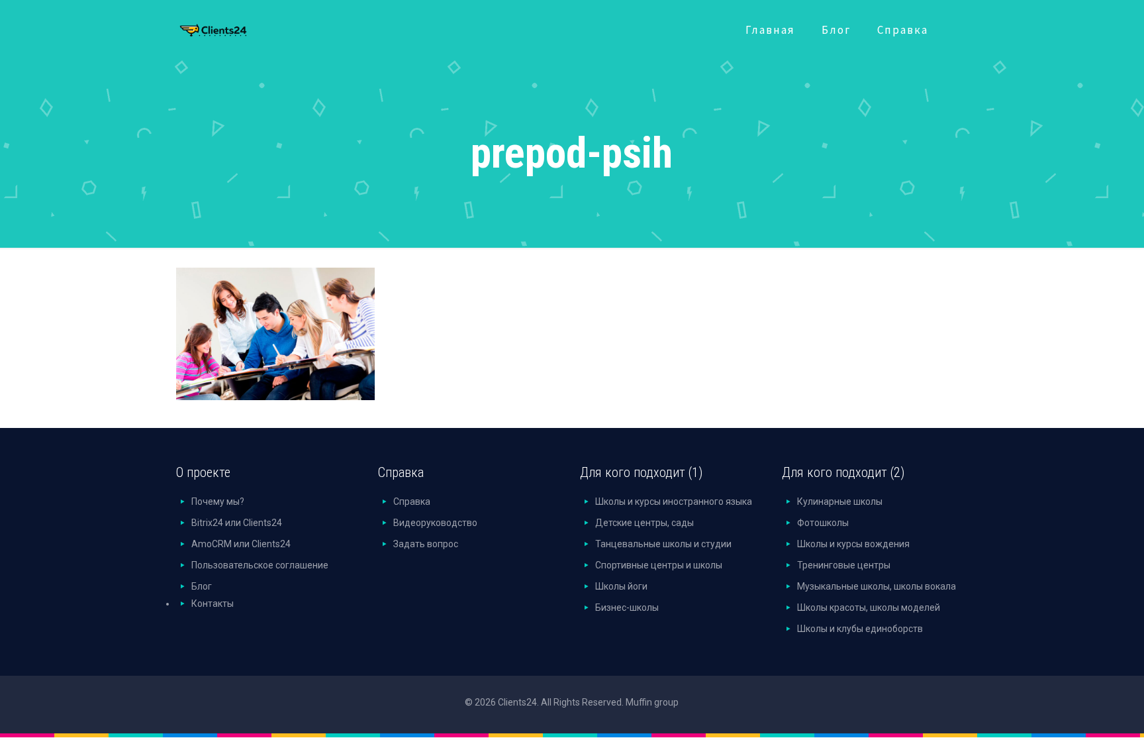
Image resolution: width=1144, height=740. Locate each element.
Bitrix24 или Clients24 (236, 522)
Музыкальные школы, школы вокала (876, 586)
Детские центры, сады (644, 522)
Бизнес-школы (627, 607)
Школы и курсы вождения (853, 544)
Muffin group (652, 702)
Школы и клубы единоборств (860, 628)
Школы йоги (621, 586)
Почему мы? (217, 501)
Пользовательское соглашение (259, 565)
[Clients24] (230, 27)
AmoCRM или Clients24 (241, 544)
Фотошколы (823, 522)
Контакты (212, 603)
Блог (201, 586)
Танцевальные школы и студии (663, 544)
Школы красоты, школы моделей (868, 607)
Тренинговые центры (843, 565)
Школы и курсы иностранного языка (673, 501)
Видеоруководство (435, 522)
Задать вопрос (425, 544)
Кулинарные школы (839, 501)
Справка (411, 501)
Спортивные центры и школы (658, 565)
